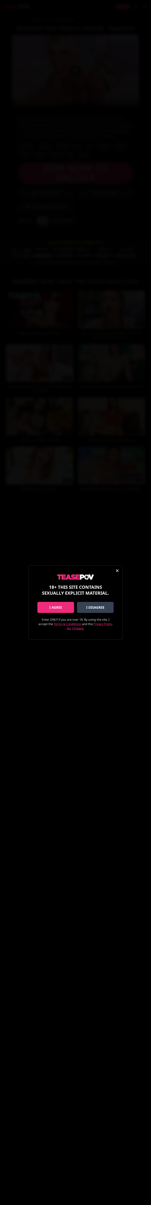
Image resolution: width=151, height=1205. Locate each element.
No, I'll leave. (75, 628)
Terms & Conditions (67, 624)
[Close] (117, 570)
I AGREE (55, 607)
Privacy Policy (102, 624)
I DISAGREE (95, 607)
